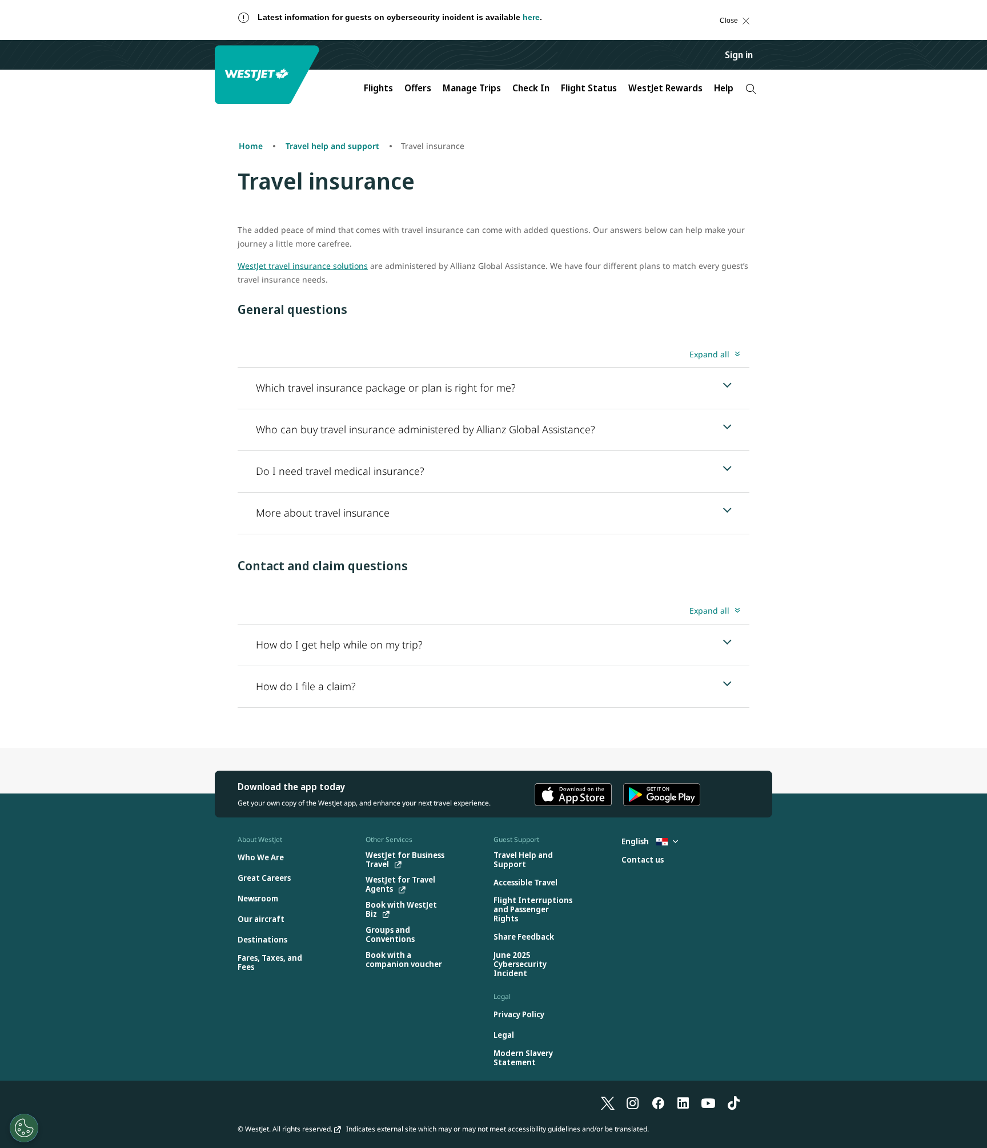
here (531, 17)
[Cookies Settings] (24, 1128)
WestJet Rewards (665, 88)
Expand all (709, 354)
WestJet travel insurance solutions (303, 265)
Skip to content (19, 31)
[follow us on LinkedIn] (683, 1102)
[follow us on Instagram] (633, 1102)
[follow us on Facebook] (658, 1102)
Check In (530, 88)
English (636, 841)
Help (723, 88)
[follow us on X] (608, 1102)
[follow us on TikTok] (733, 1102)
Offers (417, 88)
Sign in (739, 55)
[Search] (751, 88)
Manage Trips (472, 88)
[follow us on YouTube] (708, 1102)
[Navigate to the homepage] (268, 74)
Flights (378, 88)
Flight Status (589, 88)
